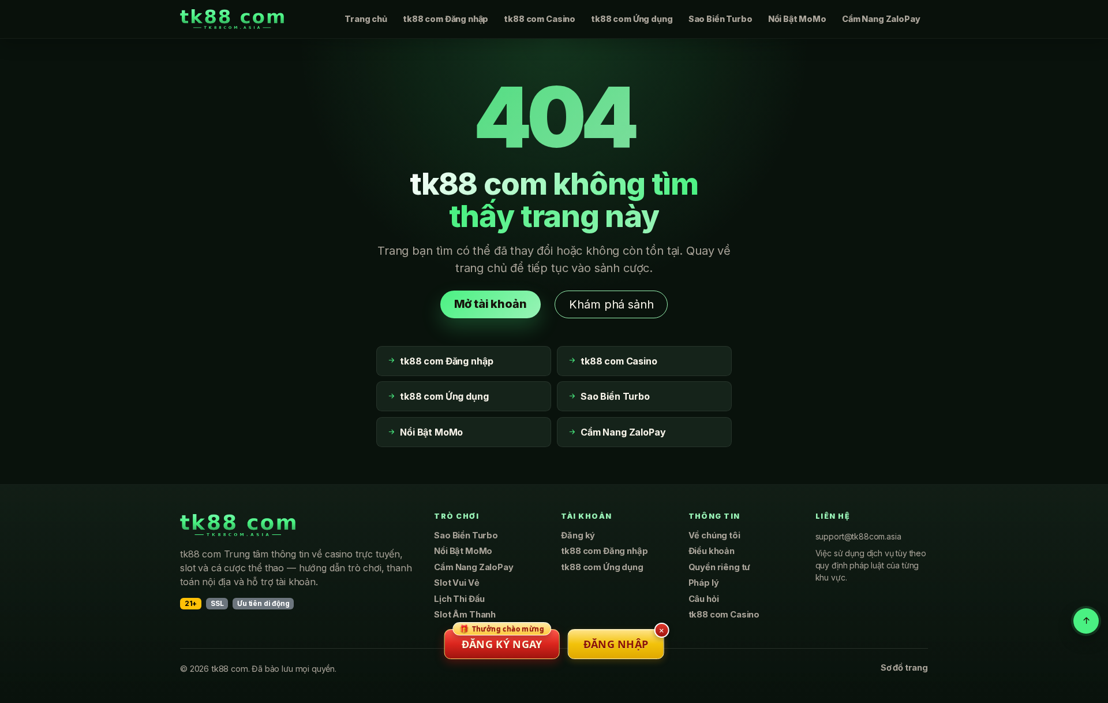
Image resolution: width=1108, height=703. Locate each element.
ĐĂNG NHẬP (616, 644)
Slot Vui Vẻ (456, 583)
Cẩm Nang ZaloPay (881, 19)
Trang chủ (366, 19)
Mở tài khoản (490, 304)
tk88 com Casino (539, 19)
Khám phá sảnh (611, 304)
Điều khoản (711, 551)
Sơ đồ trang (904, 668)
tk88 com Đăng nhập (445, 19)
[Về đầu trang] (1086, 621)
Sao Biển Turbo (720, 19)
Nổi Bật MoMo (797, 19)
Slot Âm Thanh (465, 614)
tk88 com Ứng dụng (631, 19)
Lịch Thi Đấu (459, 599)
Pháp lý (703, 583)
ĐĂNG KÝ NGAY (501, 640)
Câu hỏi (703, 599)
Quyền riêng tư (719, 567)
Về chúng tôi (714, 535)
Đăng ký (578, 535)
